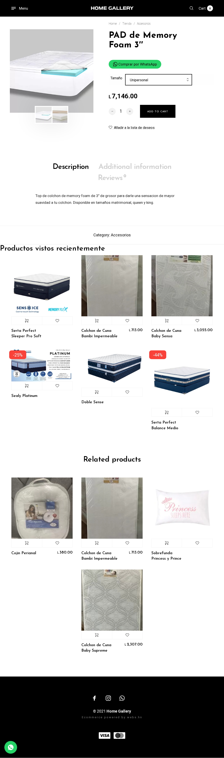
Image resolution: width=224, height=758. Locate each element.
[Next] (82, 71)
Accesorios (144, 23)
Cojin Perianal (23, 553)
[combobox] (159, 80)
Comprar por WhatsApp (137, 64)
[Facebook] (94, 698)
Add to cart (96, 320)
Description (71, 167)
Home (113, 23)
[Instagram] (108, 698)
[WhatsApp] (122, 698)
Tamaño (116, 78)
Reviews (112, 178)
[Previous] (21, 71)
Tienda (126, 23)
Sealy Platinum (24, 396)
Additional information (135, 167)
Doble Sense (92, 402)
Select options (26, 320)
